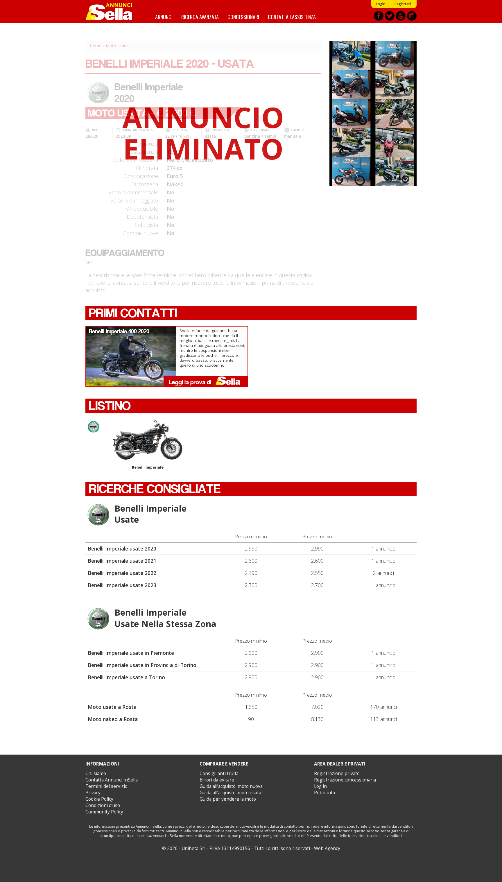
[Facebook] (378, 16)
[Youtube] (401, 16)
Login (381, 3)
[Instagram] (412, 16)
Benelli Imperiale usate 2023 (122, 585)
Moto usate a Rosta (112, 706)
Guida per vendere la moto (228, 799)
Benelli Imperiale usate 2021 (122, 560)
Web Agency (327, 848)
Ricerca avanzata (200, 17)
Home (95, 46)
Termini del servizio (106, 786)
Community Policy (104, 812)
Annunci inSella (112, 11)
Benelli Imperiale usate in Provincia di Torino (142, 665)
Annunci (164, 17)
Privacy (93, 793)
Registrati (402, 3)
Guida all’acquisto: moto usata (230, 793)
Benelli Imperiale (148, 467)
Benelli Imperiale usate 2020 (122, 548)
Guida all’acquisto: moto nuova (231, 786)
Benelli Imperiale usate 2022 (122, 572)
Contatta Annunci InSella (111, 780)
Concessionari (243, 17)
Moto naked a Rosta (113, 719)
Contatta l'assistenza (292, 17)
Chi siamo (95, 773)
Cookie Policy (99, 799)
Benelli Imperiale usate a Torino (126, 677)
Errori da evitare (217, 780)
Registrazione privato (337, 773)
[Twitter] (390, 16)
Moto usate (117, 46)
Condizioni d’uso (102, 805)
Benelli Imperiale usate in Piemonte (131, 652)
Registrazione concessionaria (345, 780)
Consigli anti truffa (219, 773)
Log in (320, 786)
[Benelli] (98, 515)
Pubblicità (324, 793)
